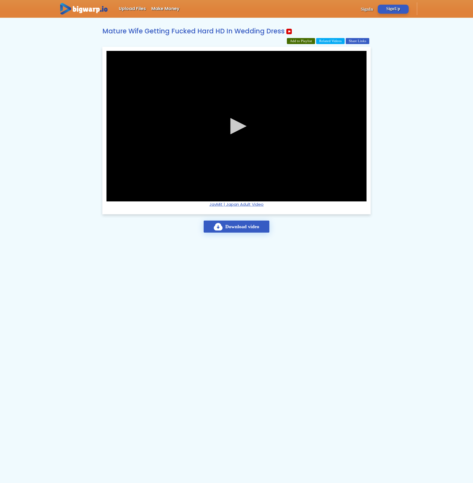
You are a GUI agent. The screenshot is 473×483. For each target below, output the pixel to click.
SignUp (393, 8)
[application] (236, 126)
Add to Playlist (301, 41)
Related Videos (330, 41)
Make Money (165, 8)
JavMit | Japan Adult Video (236, 204)
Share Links (357, 41)
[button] (236, 126)
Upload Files (132, 8)
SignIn (367, 9)
